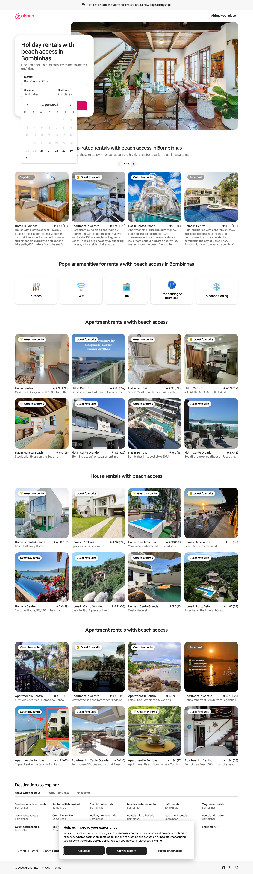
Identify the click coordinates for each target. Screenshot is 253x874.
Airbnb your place (223, 16)
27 (49, 150)
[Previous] (120, 164)
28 (56, 150)
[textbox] (37, 94)
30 (71, 150)
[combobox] (54, 81)
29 (63, 150)
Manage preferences (169, 850)
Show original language (156, 5)
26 (41, 150)
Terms (57, 867)
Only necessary (126, 850)
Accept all (84, 850)
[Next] (134, 164)
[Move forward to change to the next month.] (71, 105)
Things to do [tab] (83, 792)
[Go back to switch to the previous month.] (28, 105)
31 (27, 158)
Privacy (45, 867)
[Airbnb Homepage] (24, 16)
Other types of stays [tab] (27, 792)
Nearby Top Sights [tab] (57, 792)
